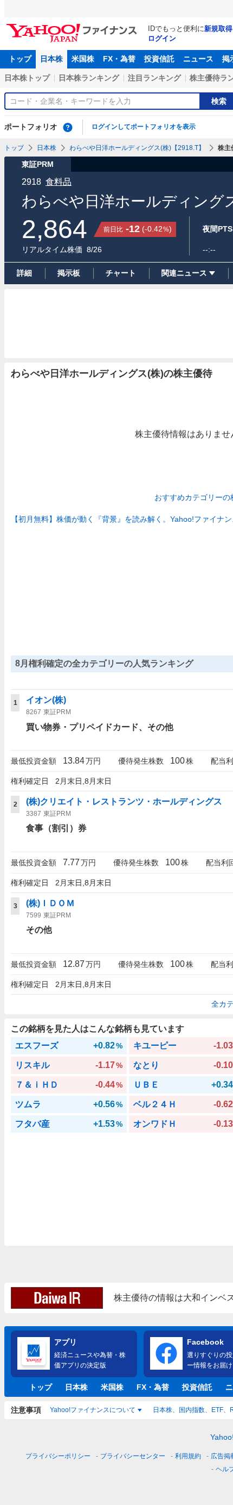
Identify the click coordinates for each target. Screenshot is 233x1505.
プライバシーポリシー (57, 1456)
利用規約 (188, 1456)
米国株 (83, 58)
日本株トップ (27, 77)
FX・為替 (119, 58)
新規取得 (218, 28)
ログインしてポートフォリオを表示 (144, 126)
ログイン (162, 38)
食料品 (59, 181)
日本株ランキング (89, 77)
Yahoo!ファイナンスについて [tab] (92, 1410)
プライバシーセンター (132, 1456)
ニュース (198, 58)
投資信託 (159, 58)
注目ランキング (154, 77)
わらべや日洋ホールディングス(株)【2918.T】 (137, 148)
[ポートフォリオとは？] (68, 127)
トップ (20, 58)
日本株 (51, 58)
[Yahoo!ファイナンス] (73, 26)
